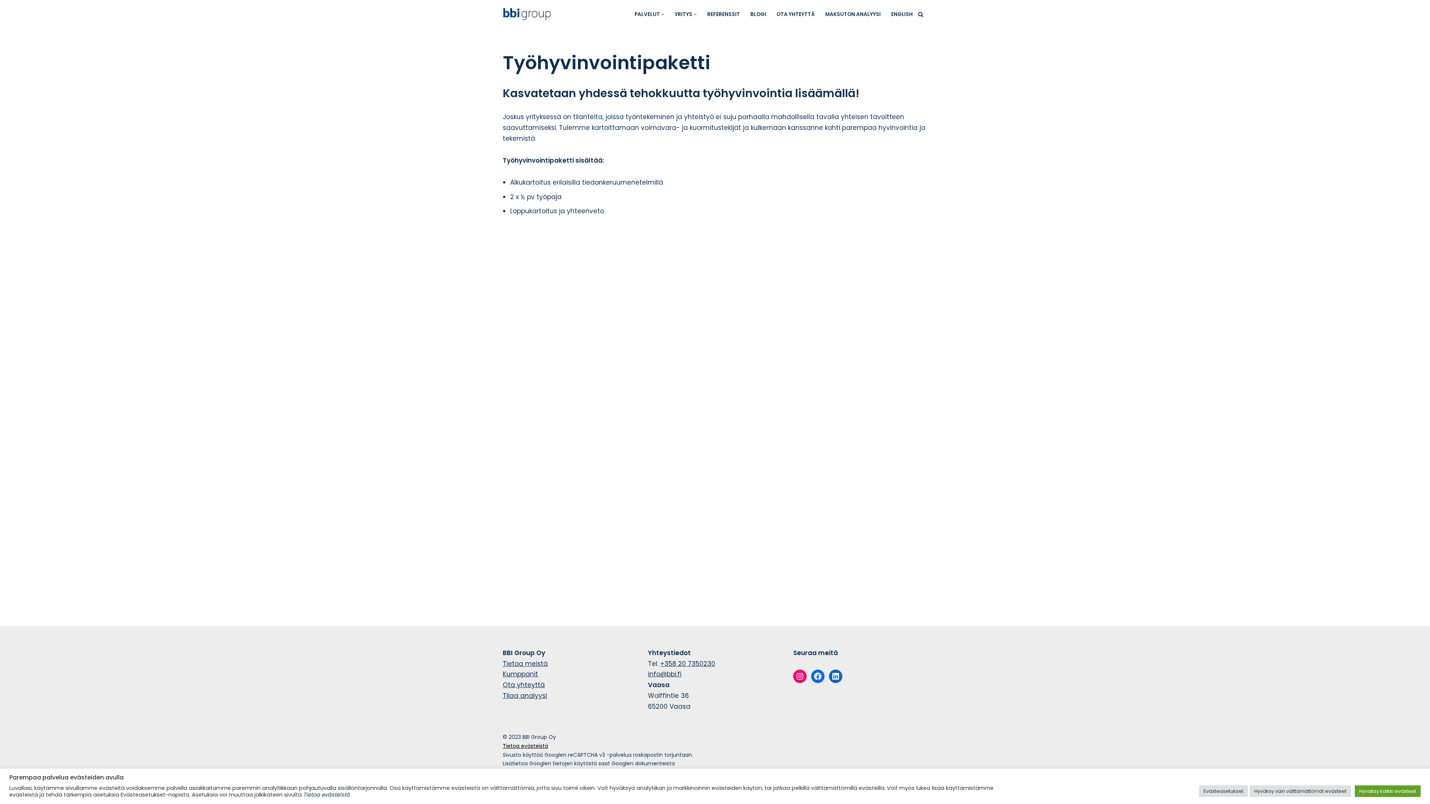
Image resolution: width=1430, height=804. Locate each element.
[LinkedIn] (835, 676)
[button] (663, 14)
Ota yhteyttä (795, 14)
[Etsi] (921, 14)
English (902, 14)
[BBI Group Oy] (529, 14)
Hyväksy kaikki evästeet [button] (1387, 791)
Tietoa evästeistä (525, 746)
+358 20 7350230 (687, 663)
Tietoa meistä (525, 663)
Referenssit (723, 14)
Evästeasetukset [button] (1223, 791)
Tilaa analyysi (525, 695)
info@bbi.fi (664, 674)
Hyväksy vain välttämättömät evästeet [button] (1300, 791)
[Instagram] (800, 676)
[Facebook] (817, 676)
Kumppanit (520, 674)
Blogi (758, 14)
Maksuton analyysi (853, 14)
